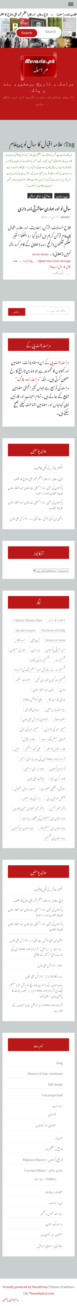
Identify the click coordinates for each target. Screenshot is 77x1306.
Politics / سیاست (45, 1178)
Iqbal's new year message (54, 260)
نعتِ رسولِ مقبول (24, 788)
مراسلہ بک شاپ (54, 1223)
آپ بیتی (35, 639)
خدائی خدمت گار (56, 698)
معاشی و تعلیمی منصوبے (53, 788)
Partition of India (53, 629)
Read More (40, 253)
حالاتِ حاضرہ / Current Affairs (43, 1169)
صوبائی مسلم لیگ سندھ (53, 738)
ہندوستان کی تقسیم (55, 837)
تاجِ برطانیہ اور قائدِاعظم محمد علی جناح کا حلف (38, 478)
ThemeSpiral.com (41, 1292)
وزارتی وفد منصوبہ (31, 797)
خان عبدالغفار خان (43, 689)
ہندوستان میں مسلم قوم (53, 827)
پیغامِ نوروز (28, 260)
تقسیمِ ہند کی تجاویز (39, 659)
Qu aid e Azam (26, 629)
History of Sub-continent (45, 1073)
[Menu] (70, 4)
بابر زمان (35, 649)
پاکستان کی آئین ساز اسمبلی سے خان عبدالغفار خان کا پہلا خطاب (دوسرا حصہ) (35, 489)
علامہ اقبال (29, 738)
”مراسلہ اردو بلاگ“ (28, 378)
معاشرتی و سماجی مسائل (40, 195)
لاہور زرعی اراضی (34, 768)
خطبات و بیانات (54, 1191)
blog (59, 1062)
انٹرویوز (59, 1137)
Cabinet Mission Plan (28, 619)
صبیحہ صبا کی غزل (29, 728)
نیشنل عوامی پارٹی (56, 797)
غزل (16, 748)
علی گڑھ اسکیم (32, 748)
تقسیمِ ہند (60, 659)
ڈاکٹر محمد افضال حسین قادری (28, 807)
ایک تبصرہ (58, 272)
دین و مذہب (62, 195)
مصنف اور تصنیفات (51, 1234)
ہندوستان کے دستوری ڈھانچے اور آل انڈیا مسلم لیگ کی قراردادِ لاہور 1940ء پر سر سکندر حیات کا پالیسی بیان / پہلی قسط (36, 990)
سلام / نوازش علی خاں (50, 964)
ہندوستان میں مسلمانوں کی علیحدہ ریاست (44, 817)
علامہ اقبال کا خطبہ (56, 748)
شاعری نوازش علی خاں (35, 718)
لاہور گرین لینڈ (57, 778)
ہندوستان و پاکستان (23, 827)
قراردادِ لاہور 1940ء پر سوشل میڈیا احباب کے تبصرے (37, 1007)
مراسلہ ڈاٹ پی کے (57, 361)
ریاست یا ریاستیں (55, 708)
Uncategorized (52, 1094)
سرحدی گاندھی (32, 708)
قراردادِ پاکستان (57, 768)
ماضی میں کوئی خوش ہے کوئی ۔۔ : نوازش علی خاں (36, 518)
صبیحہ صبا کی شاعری (55, 728)
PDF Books (55, 1083)
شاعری (52, 1113)
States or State (55, 639)
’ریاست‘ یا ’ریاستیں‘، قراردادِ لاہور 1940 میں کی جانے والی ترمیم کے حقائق (37, 951)
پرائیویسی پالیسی (10, 1298)
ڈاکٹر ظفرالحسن (57, 807)
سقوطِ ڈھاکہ (59, 718)
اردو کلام (20, 639)
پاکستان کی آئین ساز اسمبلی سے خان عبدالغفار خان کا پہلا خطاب (35, 504)
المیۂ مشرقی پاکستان (55, 649)
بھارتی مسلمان (17, 649)
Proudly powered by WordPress (25, 1286)
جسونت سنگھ (23, 679)
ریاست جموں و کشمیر (51, 1213)
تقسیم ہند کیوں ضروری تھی (51, 679)
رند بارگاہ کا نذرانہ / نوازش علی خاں (44, 975)
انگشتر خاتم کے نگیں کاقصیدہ (48, 467)
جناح (62, 689)
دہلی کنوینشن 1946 (32, 698)
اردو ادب (57, 1105)
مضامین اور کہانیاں (46, 1124)
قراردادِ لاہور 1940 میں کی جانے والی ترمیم (42, 758)
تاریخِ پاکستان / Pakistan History (43, 1159)
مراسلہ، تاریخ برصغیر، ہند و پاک (38, 87)
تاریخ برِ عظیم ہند (54, 1148)
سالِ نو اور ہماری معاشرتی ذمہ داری (44, 207)
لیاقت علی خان (36, 778)
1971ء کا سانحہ (56, 619)
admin (65, 216)
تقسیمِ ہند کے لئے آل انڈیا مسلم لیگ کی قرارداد (40, 669)
